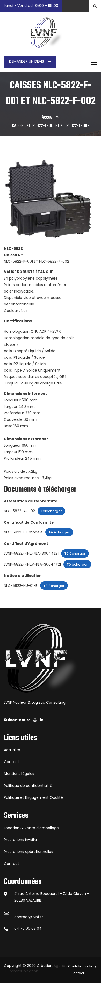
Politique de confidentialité (28, 785)
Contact (11, 761)
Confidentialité (80, 966)
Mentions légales (19, 773)
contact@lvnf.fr (28, 917)
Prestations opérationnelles (28, 851)
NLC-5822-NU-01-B (21, 585)
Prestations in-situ (20, 839)
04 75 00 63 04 (28, 928)
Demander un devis (27, 61)
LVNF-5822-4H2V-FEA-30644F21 (32, 564)
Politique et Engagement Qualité (33, 797)
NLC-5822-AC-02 (19, 511)
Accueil (48, 117)
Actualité (12, 749)
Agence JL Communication (36, 968)
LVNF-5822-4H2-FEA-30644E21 (31, 553)
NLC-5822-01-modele (23, 532)
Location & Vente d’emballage (31, 827)
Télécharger (51, 511)
